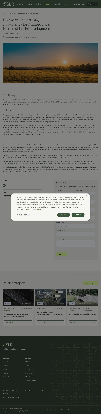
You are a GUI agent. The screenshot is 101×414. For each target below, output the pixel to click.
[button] (23, 215)
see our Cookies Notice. (33, 209)
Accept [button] (78, 215)
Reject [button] (63, 215)
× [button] (86, 195)
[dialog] (50, 207)
